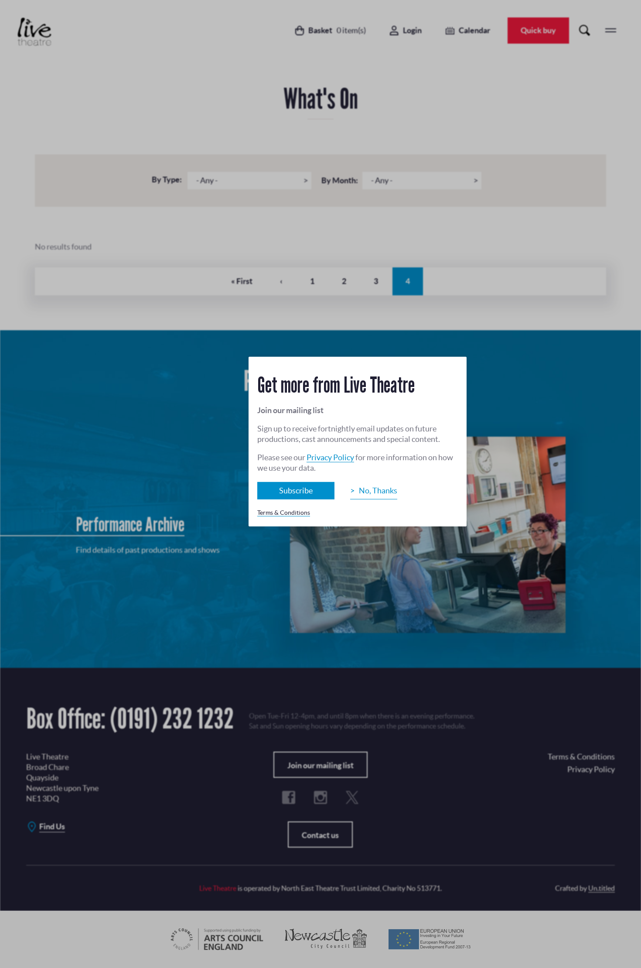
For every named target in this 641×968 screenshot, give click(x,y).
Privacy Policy (330, 457)
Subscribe (296, 490)
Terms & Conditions (283, 512)
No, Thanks (378, 490)
